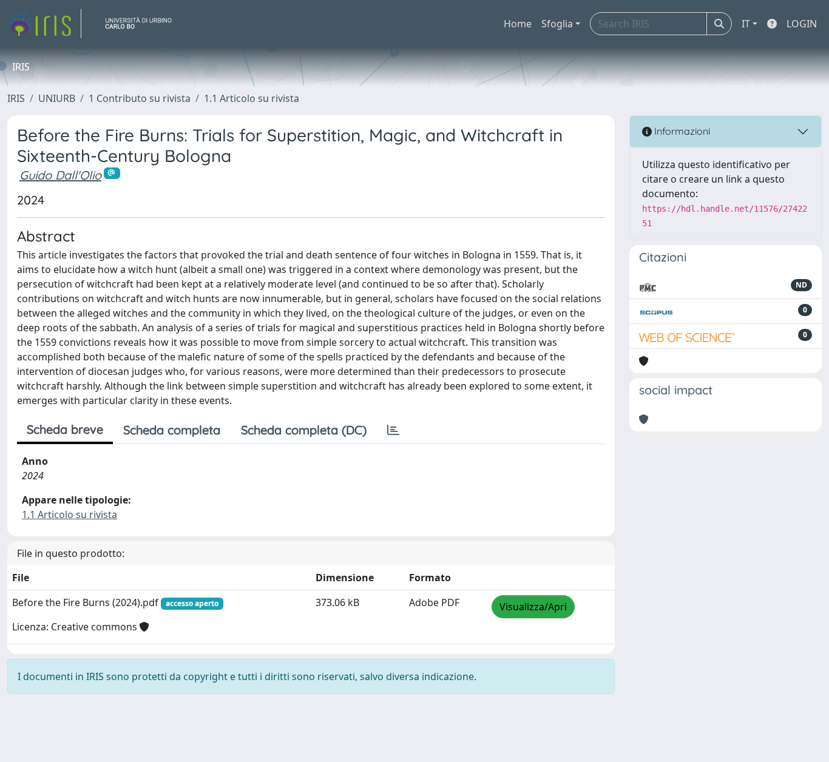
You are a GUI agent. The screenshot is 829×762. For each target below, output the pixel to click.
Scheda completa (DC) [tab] (304, 429)
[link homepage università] (143, 23)
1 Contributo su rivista (140, 98)
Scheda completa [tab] (171, 429)
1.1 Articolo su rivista (251, 98)
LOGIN (802, 23)
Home (518, 23)
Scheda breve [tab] (65, 429)
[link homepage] (44, 23)
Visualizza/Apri (533, 606)
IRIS (16, 98)
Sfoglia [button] (557, 23)
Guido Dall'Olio (60, 175)
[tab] (393, 430)
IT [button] (746, 23)
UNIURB (56, 98)
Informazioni (681, 131)
